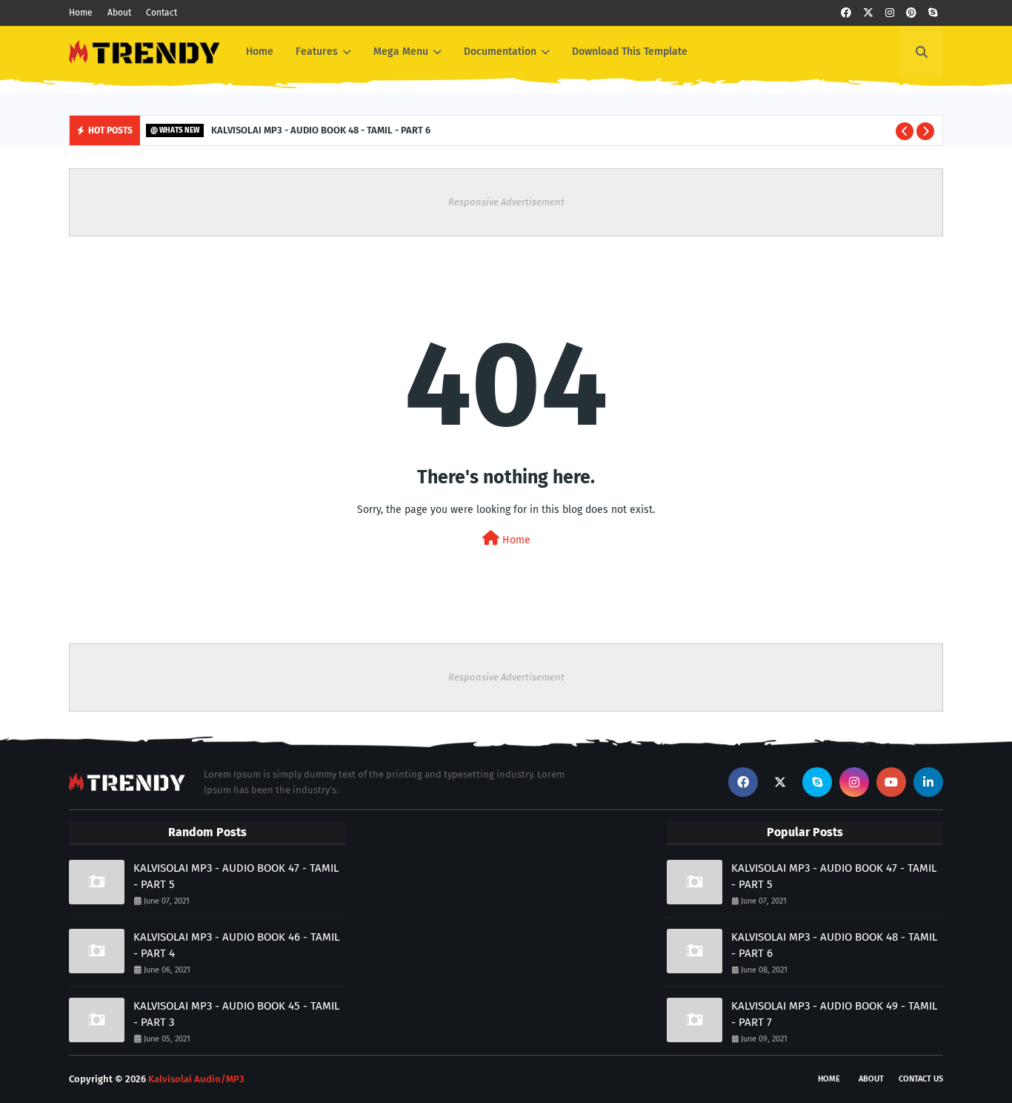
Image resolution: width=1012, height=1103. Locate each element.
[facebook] (846, 13)
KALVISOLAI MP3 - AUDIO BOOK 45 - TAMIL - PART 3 (236, 1014)
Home (81, 12)
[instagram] (889, 13)
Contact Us (921, 1079)
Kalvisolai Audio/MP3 (196, 1078)
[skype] (932, 13)
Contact (161, 12)
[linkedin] (928, 782)
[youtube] (891, 782)
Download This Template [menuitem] (630, 51)
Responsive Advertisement (506, 202)
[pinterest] (911, 13)
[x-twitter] (868, 13)
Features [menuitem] (317, 51)
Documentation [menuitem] (500, 51)
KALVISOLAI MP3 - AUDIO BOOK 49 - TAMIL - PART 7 (834, 1014)
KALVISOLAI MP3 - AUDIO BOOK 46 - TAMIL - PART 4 (236, 945)
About (119, 12)
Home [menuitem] (259, 51)
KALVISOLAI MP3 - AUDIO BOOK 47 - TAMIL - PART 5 (236, 876)
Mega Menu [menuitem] (400, 51)
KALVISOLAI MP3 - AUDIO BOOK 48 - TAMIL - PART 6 (320, 130)
